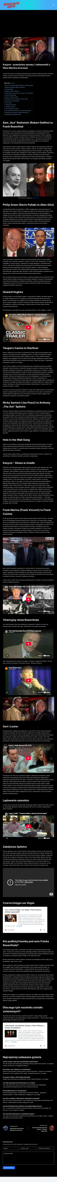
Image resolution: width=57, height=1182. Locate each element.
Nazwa (6, 1148)
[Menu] (53, 5)
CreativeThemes (36, 1179)
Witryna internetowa (44, 1148)
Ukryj (13, 83)
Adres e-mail (25, 1148)
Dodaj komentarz (9, 1153)
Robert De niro (35, 198)
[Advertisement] (28, 21)
